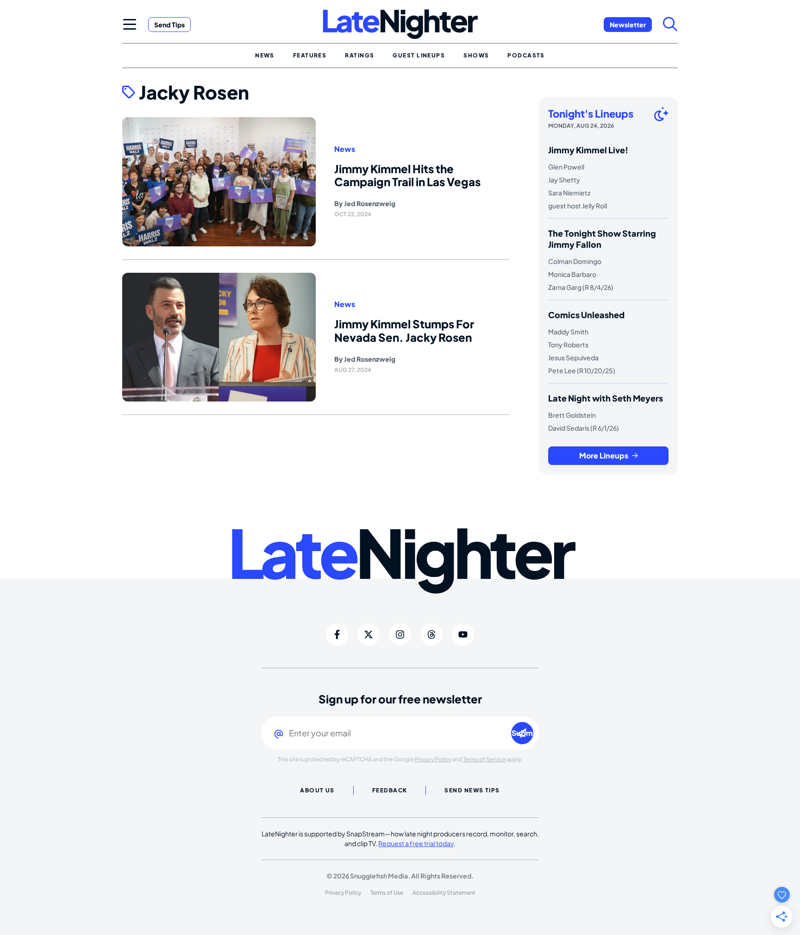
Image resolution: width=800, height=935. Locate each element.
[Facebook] (337, 634)
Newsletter (628, 24)
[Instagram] (400, 634)
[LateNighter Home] (400, 24)
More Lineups (603, 455)
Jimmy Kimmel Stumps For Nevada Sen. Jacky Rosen (404, 330)
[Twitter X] (368, 634)
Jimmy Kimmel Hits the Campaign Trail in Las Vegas (407, 175)
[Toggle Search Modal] (670, 24)
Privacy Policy (433, 759)
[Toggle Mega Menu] (129, 24)
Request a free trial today (416, 843)
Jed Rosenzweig (369, 203)
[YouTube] (463, 634)
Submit (522, 733)
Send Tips (169, 24)
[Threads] (431, 634)
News (344, 149)
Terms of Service (484, 759)
